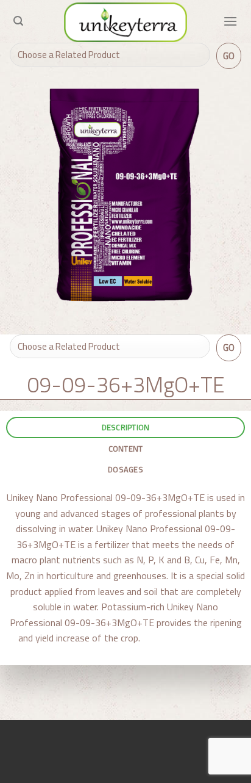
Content (125, 448)
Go (229, 55)
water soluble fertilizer (186, 637)
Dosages (125, 469)
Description (126, 427)
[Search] (18, 21)
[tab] (125, 427)
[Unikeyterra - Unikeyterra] (125, 22)
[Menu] (230, 21)
